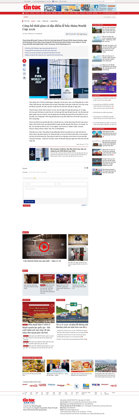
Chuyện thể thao (54, 21)
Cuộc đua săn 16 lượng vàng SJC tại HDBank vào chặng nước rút (81, 374)
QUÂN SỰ (76, 13)
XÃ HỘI (42, 13)
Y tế (100, 13)
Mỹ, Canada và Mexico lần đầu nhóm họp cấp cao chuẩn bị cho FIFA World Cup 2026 (68, 150)
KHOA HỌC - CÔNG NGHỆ (86, 13)
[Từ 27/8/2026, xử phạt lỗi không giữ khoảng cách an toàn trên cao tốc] (72, 312)
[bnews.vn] (80, 386)
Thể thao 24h (45, 21)
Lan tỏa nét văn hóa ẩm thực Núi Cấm (31, 374)
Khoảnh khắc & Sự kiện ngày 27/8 (77, 247)
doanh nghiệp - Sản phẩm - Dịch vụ (32, 357)
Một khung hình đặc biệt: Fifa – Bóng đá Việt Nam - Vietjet (57, 374)
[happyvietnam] (62, 385)
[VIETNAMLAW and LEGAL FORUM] (54, 386)
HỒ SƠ (71, 13)
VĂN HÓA (54, 13)
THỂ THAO (66, 13)
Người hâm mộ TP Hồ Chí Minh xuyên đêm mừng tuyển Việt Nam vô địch (63, 287)
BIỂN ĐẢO (95, 13)
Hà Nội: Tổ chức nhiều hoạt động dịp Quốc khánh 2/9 (71, 339)
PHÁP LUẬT (48, 13)
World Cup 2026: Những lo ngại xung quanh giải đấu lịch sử (41, 48)
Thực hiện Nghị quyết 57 (109, 13)
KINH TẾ (38, 13)
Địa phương (106, 393)
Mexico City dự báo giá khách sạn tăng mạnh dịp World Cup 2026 (42, 52)
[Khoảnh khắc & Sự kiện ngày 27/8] (78, 239)
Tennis (38, 21)
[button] (86, 280)
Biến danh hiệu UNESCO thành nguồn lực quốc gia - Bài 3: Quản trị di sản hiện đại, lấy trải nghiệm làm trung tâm (38, 337)
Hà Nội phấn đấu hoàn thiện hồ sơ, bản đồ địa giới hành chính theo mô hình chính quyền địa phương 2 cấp (105, 375)
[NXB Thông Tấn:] (71, 386)
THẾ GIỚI (32, 13)
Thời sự (27, 13)
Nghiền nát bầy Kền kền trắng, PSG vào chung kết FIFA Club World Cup (44, 55)
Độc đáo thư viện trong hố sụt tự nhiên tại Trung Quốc (31, 286)
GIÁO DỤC (60, 13)
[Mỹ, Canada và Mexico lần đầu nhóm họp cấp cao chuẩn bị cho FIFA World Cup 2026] (39, 154)
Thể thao (27, 21)
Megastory (43, 285)
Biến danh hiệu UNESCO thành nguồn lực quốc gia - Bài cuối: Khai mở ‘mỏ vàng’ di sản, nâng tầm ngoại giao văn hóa (47, 289)
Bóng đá (33, 21)
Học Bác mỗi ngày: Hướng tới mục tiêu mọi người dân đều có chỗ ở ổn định (77, 264)
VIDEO (118, 13)
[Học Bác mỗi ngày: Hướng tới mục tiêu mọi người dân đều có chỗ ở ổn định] (78, 254)
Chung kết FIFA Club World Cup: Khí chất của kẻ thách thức (41, 50)
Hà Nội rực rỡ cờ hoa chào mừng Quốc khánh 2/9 (79, 286)
